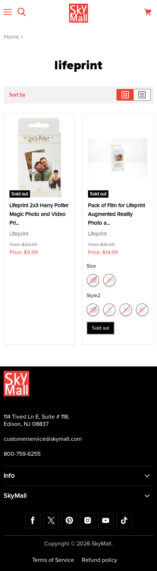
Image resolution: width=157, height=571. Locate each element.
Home (12, 37)
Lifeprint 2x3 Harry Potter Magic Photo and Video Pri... (39, 214)
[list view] (142, 95)
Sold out (100, 328)
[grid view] (125, 95)
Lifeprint (18, 234)
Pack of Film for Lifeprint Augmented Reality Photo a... (116, 214)
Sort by (17, 95)
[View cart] (148, 12)
